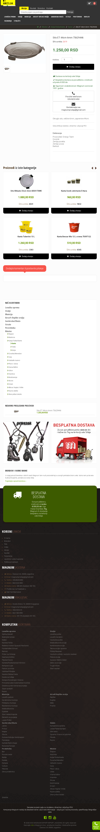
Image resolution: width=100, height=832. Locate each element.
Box (3, 752)
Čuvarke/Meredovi (15, 354)
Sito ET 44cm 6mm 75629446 (49, 410)
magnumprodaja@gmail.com (22, 577)
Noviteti (33, 8)
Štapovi (11, 334)
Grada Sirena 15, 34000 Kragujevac (25, 604)
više (32, 825)
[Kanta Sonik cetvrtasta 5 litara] (74, 181)
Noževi (4, 640)
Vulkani (5, 766)
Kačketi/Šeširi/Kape (9, 743)
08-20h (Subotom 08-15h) (26, 586)
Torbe (14, 347)
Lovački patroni (7, 697)
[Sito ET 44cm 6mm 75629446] (16, 411)
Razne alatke (13, 391)
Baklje (4, 757)
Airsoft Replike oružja (41, 17)
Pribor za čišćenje (8, 654)
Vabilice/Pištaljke (8, 671)
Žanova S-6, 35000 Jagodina (23, 574)
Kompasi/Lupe (7, 666)
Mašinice (11, 337)
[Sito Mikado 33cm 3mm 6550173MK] (26, 181)
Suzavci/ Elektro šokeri (58, 660)
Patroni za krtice (8, 669)
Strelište (17, 21)
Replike (52, 697)
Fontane (5, 763)
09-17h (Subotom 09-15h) (26, 616)
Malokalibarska (8, 709)
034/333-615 (17, 610)
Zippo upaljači (7, 689)
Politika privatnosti (11, 562)
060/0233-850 (17, 583)
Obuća (4, 734)
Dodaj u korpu (74, 67)
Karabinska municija (10, 700)
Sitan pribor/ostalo (15, 394)
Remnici (5, 651)
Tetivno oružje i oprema (58, 648)
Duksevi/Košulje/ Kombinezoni (13, 737)
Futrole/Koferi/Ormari (10, 648)
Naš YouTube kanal (14, 592)
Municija (27, 17)
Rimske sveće (7, 754)
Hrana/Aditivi (13, 367)
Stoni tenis (54, 732)
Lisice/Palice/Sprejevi (58, 729)
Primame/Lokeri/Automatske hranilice (16, 683)
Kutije (14, 350)
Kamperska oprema (57, 726)
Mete (52, 703)
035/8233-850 (18, 580)
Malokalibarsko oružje (58, 643)
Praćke (52, 706)
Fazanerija (8, 21)
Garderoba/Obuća (57, 17)
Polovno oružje (55, 657)
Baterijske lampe (8, 637)
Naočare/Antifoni (8, 657)
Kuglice (52, 700)
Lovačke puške (55, 634)
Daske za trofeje (8, 677)
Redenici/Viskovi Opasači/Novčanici (15, 646)
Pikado (52, 737)
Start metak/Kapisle (9, 714)
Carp (10, 357)
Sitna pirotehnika (8, 772)
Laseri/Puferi (7, 720)
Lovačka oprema (10, 17)
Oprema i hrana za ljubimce (60, 734)
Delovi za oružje (55, 663)
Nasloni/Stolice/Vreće (10, 674)
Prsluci (4, 729)
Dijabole (5, 711)
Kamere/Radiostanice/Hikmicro (13, 663)
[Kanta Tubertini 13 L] (26, 227)
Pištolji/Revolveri (56, 651)
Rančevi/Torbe (7, 643)
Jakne (4, 726)
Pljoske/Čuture (7, 660)
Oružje (20, 17)
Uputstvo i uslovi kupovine (13, 559)
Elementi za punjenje (9, 717)
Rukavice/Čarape (8, 746)
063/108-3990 (17, 613)
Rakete (4, 760)
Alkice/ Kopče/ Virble (15, 387)
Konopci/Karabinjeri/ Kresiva (12, 680)
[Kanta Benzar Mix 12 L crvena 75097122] (74, 227)
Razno (4, 691)
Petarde (5, 769)
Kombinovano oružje (57, 646)
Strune (10, 381)
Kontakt (49, 8)
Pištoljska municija (9, 703)
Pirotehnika (77, 17)
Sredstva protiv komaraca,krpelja (14, 686)
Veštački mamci (14, 360)
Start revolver (55, 669)
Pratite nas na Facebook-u (16, 589)
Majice (4, 732)
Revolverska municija (9, 706)
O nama (7, 538)
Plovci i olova (13, 364)
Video (6, 547)
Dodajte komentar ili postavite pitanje (24, 268)
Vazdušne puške (56, 640)
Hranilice (11, 374)
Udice (10, 370)
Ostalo (68, 17)
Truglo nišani (55, 666)
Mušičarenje (12, 377)
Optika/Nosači (7, 634)
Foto (5, 544)
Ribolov (87, 17)
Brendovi (41, 8)
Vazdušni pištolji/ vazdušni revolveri (63, 654)
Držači (10, 384)
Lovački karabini (56, 637)
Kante (14, 343)
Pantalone (5, 740)
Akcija (24, 8)
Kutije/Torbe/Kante (15, 341)
